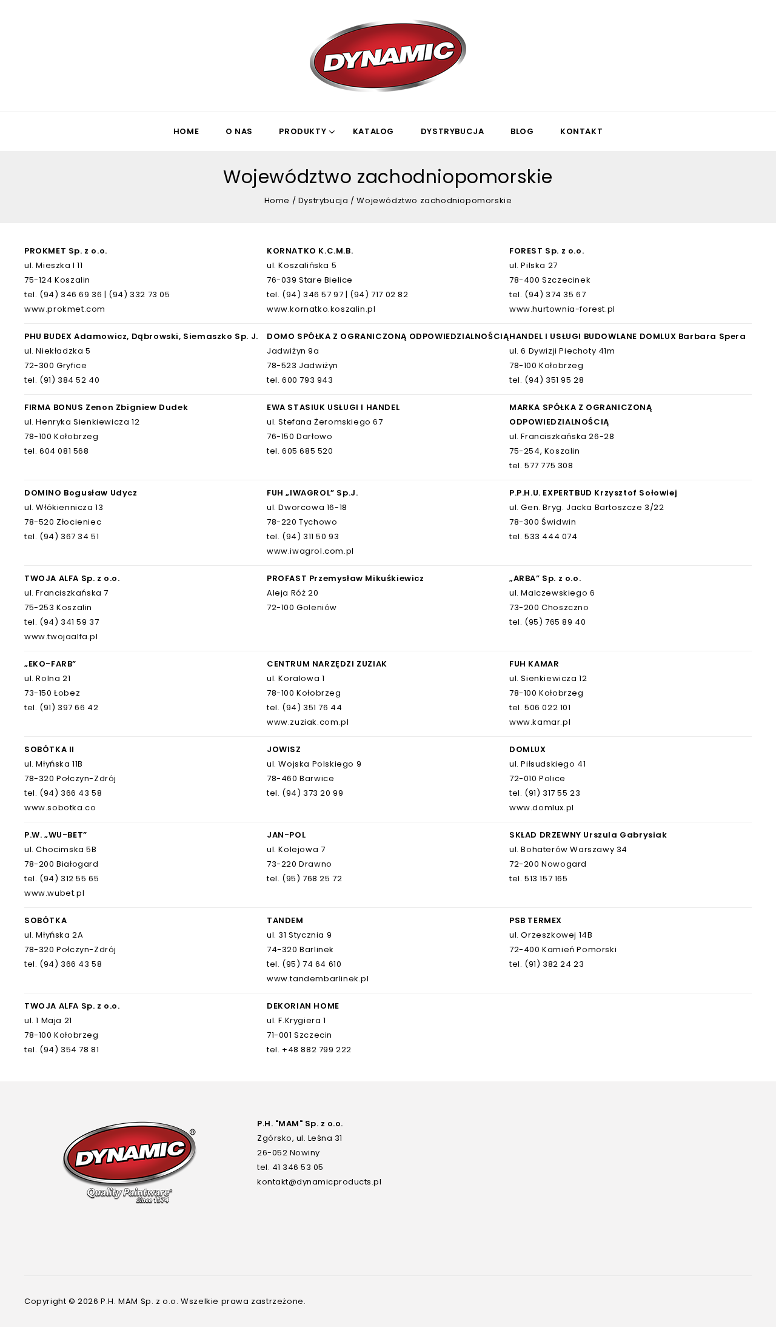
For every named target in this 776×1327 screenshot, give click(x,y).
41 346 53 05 (298, 1167)
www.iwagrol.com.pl (310, 551)
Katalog (373, 131)
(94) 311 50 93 (310, 536)
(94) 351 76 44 (312, 707)
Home (186, 131)
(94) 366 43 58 (70, 793)
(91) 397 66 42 (68, 707)
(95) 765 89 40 (555, 622)
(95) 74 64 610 (311, 964)
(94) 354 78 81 (69, 1049)
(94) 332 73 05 (139, 294)
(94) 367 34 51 (69, 536)
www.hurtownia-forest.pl (562, 309)
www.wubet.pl (54, 893)
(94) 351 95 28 (554, 380)
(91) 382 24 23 (554, 964)
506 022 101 (547, 707)
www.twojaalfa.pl (61, 636)
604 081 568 (64, 451)
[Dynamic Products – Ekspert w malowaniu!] (388, 55)
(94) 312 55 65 (69, 878)
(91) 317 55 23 (552, 793)
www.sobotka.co (60, 807)
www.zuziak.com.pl (308, 722)
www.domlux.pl (541, 807)
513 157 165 (546, 878)
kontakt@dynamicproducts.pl (319, 1182)
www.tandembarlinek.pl (318, 978)
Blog (522, 131)
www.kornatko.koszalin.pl (321, 309)
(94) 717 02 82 (379, 294)
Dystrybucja (452, 131)
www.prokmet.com (64, 309)
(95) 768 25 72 (312, 878)
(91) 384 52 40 (69, 380)
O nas (239, 131)
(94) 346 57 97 (312, 294)
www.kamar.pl (539, 722)
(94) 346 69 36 (70, 294)
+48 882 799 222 (317, 1049)
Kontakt (581, 131)
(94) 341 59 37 (69, 622)
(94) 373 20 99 (312, 793)
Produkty (302, 131)
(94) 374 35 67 (555, 294)
